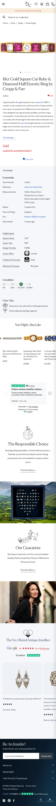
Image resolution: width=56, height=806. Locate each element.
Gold (35, 186)
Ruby (40, 186)
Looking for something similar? (17, 150)
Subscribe (46, 755)
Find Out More (27, 469)
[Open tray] (42, 4)
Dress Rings (31, 22)
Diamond (28, 186)
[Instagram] (4, 800)
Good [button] (12, 287)
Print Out (29, 159)
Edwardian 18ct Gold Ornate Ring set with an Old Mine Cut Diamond (32, 355)
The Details (8, 137)
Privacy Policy (31, 785)
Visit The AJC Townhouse (15, 778)
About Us (7, 765)
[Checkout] (47, 4)
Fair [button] (4, 287)
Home (5, 22)
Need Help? (8, 771)
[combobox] (28, 17)
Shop (13, 22)
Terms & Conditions (10, 788)
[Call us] (53, 4)
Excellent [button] (29, 287)
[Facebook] (13, 800)
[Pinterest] (9, 800)
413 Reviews (44, 648)
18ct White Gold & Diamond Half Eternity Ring (12, 353)
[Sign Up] (36, 4)
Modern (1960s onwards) (35, 216)
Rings (20, 22)
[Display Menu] (3, 4)
